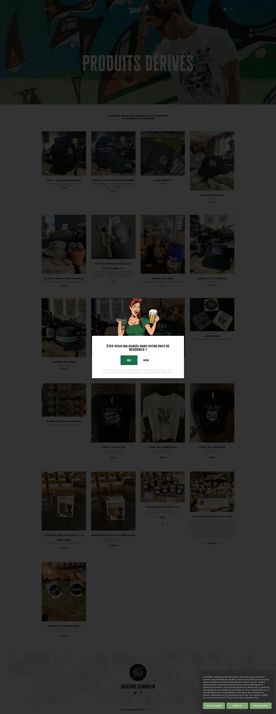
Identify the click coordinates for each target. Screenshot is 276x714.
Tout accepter (214, 706)
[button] (146, 360)
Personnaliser (260, 706)
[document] (138, 357)
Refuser (237, 706)
